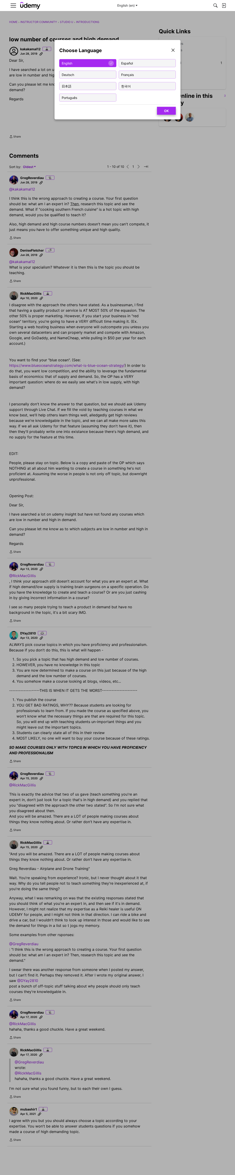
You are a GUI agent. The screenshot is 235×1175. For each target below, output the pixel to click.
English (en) (126, 5)
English (67, 63)
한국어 (126, 86)
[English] (30, 5)
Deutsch (68, 74)
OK (166, 111)
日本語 (66, 86)
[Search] (215, 5)
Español (127, 63)
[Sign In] (224, 5)
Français (127, 74)
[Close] (173, 51)
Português (69, 97)
